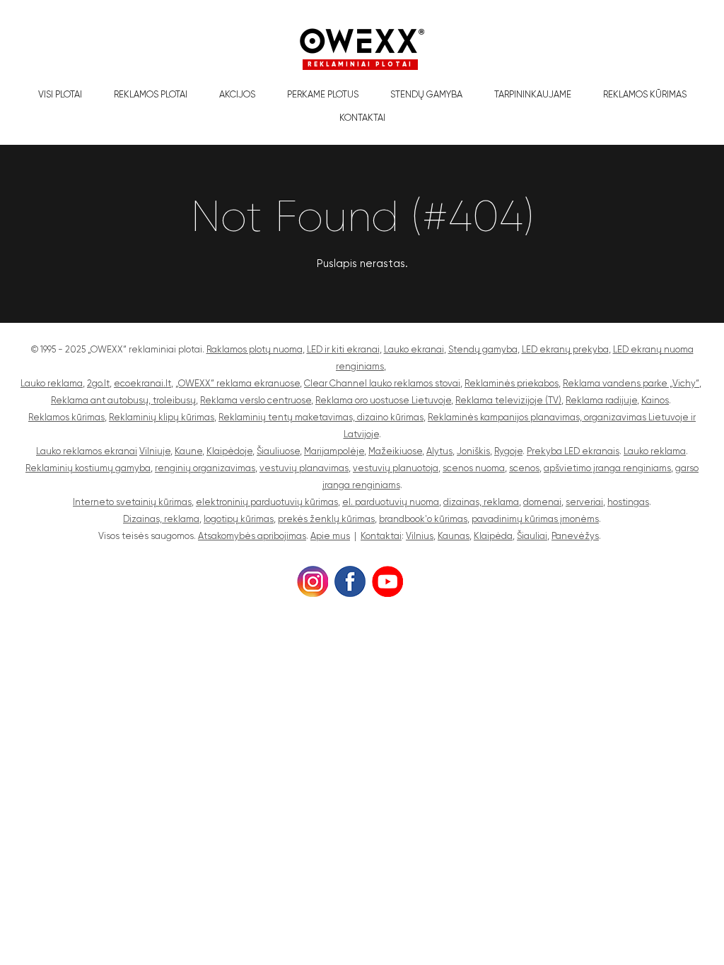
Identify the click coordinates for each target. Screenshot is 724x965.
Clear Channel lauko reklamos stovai (382, 383)
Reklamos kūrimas (645, 94)
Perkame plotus (322, 94)
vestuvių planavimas (304, 468)
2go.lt (98, 383)
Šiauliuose (278, 451)
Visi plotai (60, 94)
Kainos (655, 400)
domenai (542, 502)
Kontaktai (362, 117)
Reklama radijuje (601, 400)
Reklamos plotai (150, 94)
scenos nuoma (474, 468)
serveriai (584, 502)
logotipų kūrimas (239, 519)
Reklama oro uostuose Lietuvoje (383, 400)
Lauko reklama (52, 383)
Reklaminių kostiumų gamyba (88, 468)
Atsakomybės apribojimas (252, 536)
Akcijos (237, 94)
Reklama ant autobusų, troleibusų (123, 400)
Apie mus (330, 536)
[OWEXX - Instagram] (312, 579)
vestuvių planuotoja (395, 468)
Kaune (188, 451)
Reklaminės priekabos (512, 383)
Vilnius (419, 536)
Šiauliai (532, 536)
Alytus (439, 451)
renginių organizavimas (205, 468)
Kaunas (453, 536)
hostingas (628, 502)
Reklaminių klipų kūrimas (161, 417)
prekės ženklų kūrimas (326, 519)
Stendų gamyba (426, 94)
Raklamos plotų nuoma (254, 349)
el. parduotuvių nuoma (390, 502)
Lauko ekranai (414, 349)
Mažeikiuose (395, 451)
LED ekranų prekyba (565, 349)
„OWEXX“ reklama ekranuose (237, 383)
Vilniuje (154, 451)
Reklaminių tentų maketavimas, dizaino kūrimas (321, 417)
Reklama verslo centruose (255, 400)
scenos (524, 468)
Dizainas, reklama (161, 519)
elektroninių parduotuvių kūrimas (267, 502)
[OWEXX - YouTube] (387, 579)
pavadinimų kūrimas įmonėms (535, 519)
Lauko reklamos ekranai (86, 451)
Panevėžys (575, 536)
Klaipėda (493, 536)
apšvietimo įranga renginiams (607, 468)
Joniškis (473, 451)
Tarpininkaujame (532, 94)
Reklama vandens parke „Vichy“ (631, 383)
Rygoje (508, 451)
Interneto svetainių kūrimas (132, 502)
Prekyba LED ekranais (573, 451)
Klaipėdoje (229, 451)
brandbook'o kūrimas (423, 519)
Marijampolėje (334, 451)
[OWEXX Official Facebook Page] (350, 579)
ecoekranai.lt (142, 383)
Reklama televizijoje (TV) (508, 400)
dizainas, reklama (481, 502)
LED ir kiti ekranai (343, 349)
